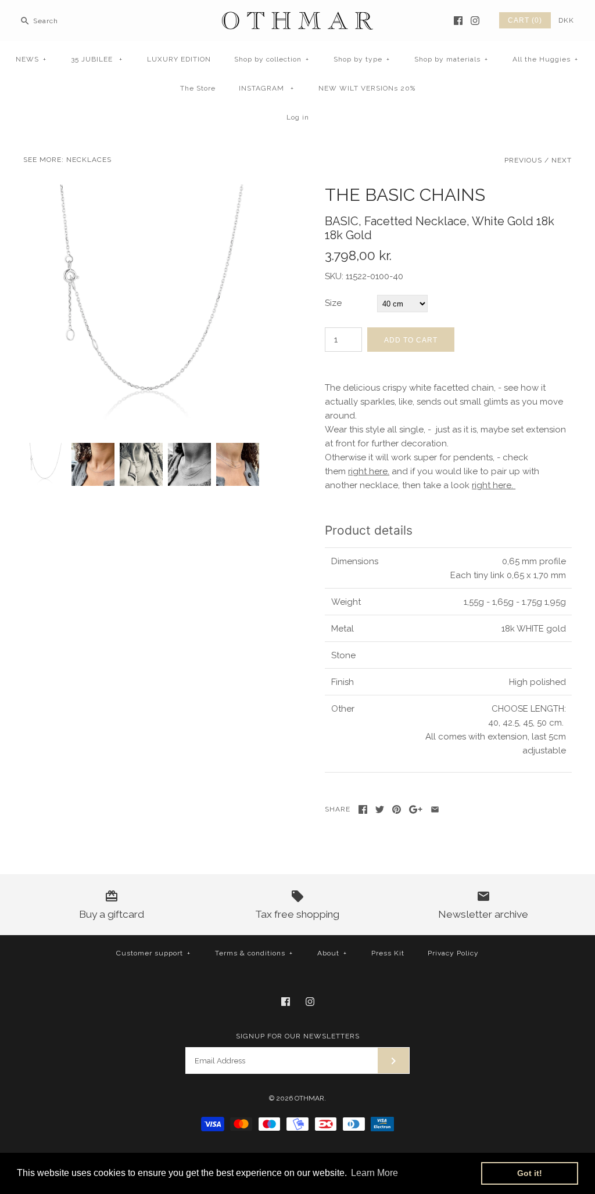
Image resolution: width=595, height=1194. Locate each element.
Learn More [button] (374, 1173)
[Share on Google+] (415, 809)
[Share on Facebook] (363, 809)
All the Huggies (545, 59)
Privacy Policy (453, 953)
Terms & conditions (254, 953)
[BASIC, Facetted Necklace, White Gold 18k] (146, 191)
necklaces (89, 160)
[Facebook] (458, 20)
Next (561, 160)
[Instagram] (475, 20)
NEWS (31, 59)
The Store (198, 88)
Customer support (153, 953)
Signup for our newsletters (298, 1036)
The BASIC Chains (405, 195)
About (332, 953)
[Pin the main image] (396, 809)
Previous (523, 160)
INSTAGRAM (266, 88)
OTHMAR (309, 1098)
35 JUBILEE (97, 59)
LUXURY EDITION (179, 59)
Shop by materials (451, 59)
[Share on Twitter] (379, 809)
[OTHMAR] (297, 18)
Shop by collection (271, 59)
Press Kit (387, 953)
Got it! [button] (529, 1173)
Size (333, 303)
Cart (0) (525, 20)
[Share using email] (435, 809)
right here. (368, 471)
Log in (297, 117)
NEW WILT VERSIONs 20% (366, 88)
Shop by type (362, 59)
